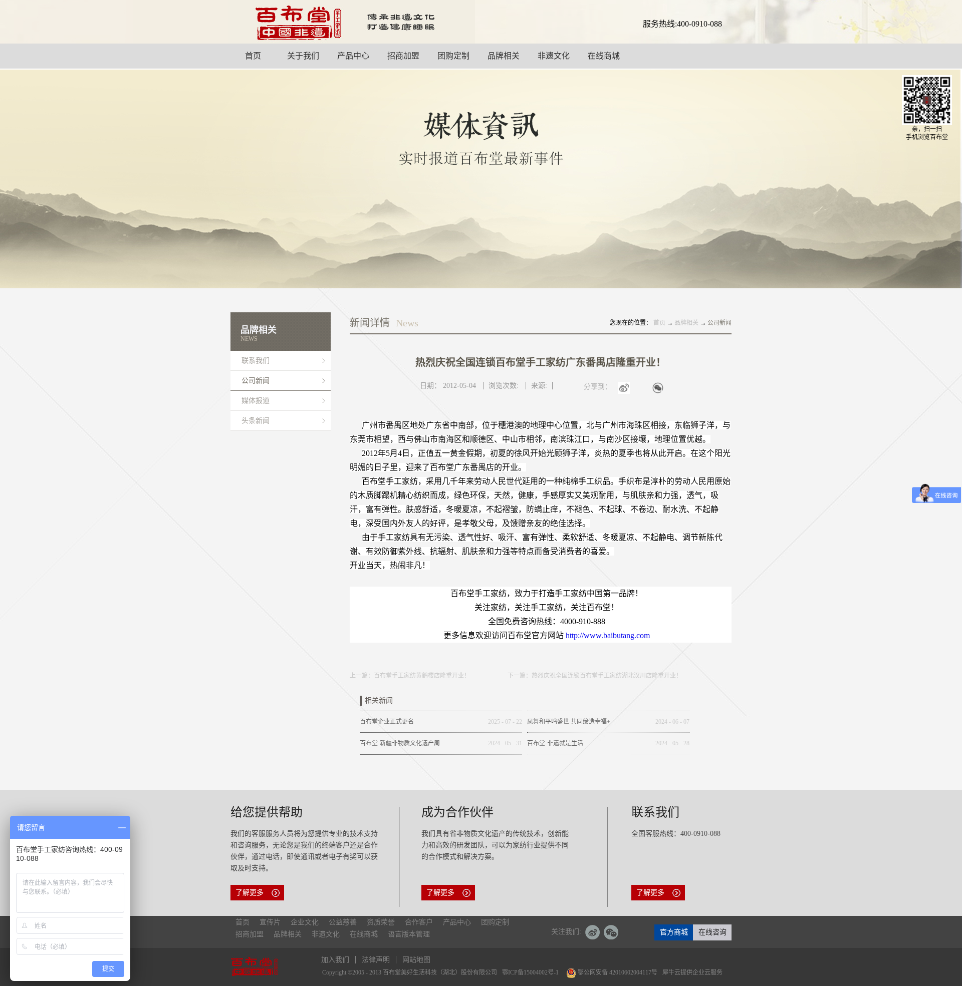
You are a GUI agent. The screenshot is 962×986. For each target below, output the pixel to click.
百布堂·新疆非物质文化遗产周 (400, 743)
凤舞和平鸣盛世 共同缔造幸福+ (568, 721)
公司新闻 (719, 322)
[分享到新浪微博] (633, 393)
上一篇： (410, 675)
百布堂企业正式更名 (387, 721)
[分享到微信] (667, 393)
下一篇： (595, 675)
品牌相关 (686, 322)
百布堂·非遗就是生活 (555, 743)
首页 (242, 922)
